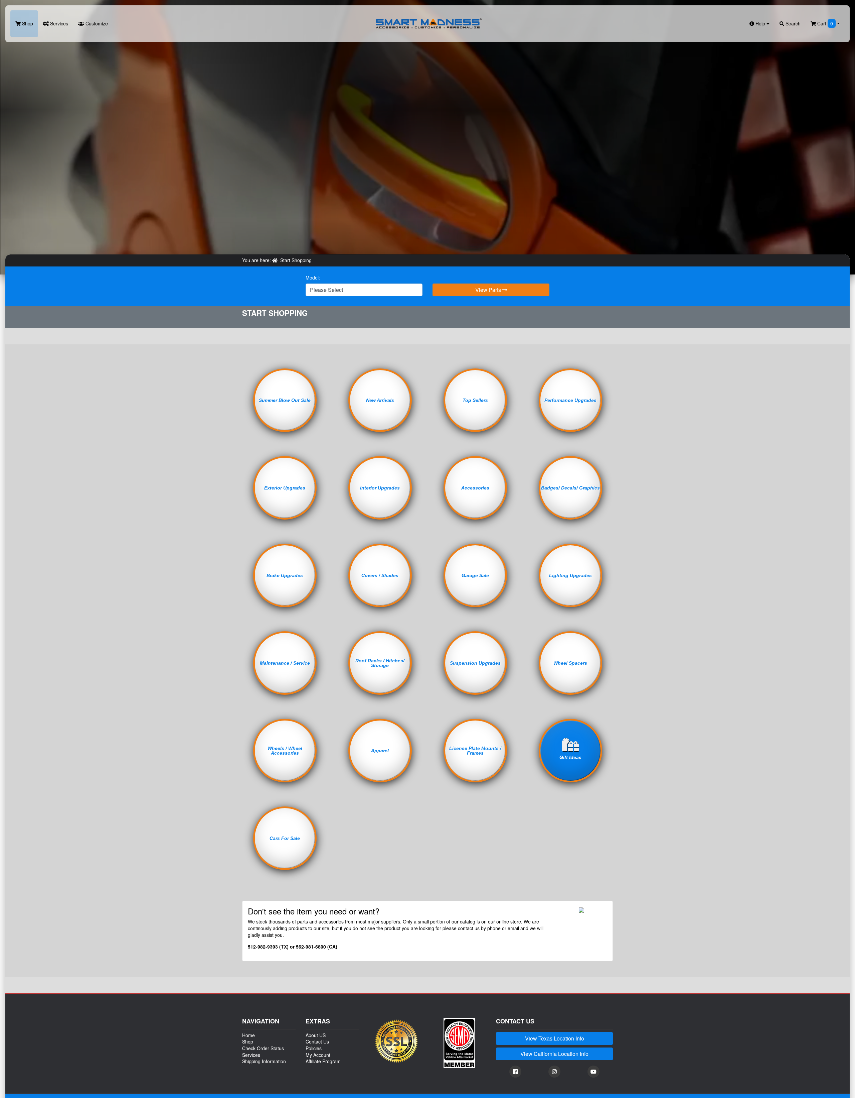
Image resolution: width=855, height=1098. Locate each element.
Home (248, 1035)
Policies (314, 1048)
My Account (318, 1055)
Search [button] (792, 23)
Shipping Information (264, 1061)
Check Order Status (263, 1048)
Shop (27, 23)
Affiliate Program (323, 1061)
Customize (96, 23)
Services (58, 23)
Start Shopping (296, 260)
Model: (313, 277)
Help (760, 23)
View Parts (488, 290)
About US (316, 1035)
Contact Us (317, 1041)
